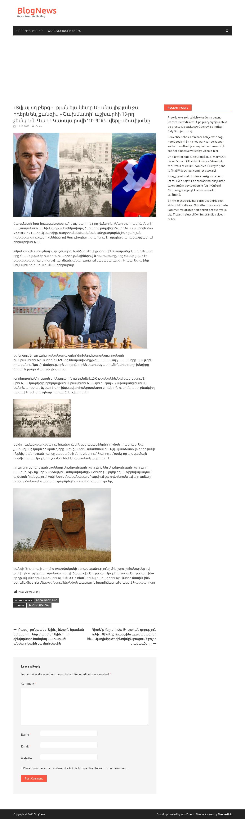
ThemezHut (224, 814)
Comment (28, 683)
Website (26, 758)
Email (26, 746)
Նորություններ (29, 31)
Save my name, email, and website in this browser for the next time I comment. (75, 768)
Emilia (39, 126)
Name (26, 734)
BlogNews (37, 10)
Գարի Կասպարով (39, 605)
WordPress (187, 814)
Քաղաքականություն (64, 31)
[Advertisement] (122, 70)
